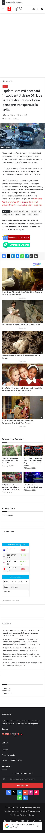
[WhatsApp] (22, 256)
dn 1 (40, 211)
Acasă (6, 81)
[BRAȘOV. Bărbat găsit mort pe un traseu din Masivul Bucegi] (12, 450)
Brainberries (22, 298)
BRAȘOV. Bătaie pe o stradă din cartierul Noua (33, 486)
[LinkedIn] (13, 256)
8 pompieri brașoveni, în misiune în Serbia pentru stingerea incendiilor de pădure (33, 461)
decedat (34, 211)
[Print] (36, 256)
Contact (5, 729)
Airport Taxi (6, 691)
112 (11, 81)
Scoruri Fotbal (7, 693)
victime (36, 214)
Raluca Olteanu (9, 115)
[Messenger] (17, 256)
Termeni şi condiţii (8, 755)
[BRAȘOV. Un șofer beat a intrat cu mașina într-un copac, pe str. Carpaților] (12, 477)
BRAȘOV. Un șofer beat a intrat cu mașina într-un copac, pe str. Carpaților (11, 487)
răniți (24, 214)
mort (4, 214)
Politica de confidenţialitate (12, 760)
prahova (10, 214)
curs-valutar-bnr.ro (13, 600)
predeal (17, 214)
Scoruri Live (6, 688)
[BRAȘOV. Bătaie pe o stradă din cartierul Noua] (33, 477)
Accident (14, 211)
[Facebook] (4, 256)
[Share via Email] (31, 256)
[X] (8, 256)
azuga (21, 211)
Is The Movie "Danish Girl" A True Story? (21, 325)
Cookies (5, 750)
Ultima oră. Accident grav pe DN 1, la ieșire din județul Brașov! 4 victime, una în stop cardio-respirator (22, 202)
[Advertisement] (22, 43)
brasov (27, 211)
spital (29, 214)
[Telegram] (27, 256)
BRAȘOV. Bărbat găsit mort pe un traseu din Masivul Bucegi (10, 460)
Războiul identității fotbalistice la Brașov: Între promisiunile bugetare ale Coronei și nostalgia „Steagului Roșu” (21, 633)
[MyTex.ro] (15, 9)
